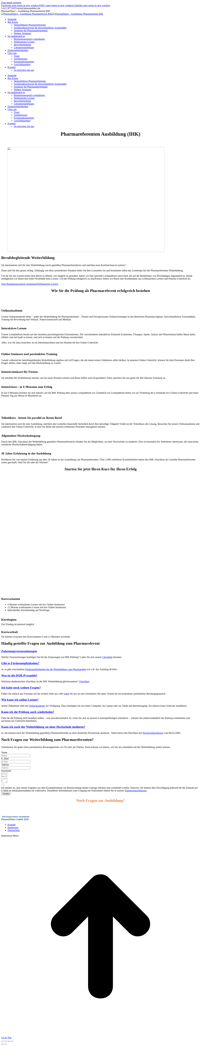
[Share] (5, 1041)
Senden (6, 794)
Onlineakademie (37, 705)
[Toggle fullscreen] (9, 1041)
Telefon (5, 764)
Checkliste (107, 657)
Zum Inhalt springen (11, 2)
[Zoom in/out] (12, 1041)
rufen (66, 693)
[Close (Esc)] (2, 1041)
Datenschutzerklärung (136, 790)
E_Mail (5, 758)
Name (4, 752)
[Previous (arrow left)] (2, 1044)
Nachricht (6, 770)
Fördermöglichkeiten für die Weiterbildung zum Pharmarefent (55, 669)
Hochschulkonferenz (153, 733)
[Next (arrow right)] (5, 1044)
